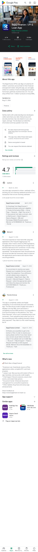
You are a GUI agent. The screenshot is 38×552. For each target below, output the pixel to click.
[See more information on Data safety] (34, 110)
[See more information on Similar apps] (34, 401)
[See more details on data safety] (9, 150)
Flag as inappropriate (11, 421)
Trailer (18, 16)
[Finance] (6, 105)
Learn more (11, 131)
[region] (19, 38)
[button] (20, 39)
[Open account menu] (34, 2)
